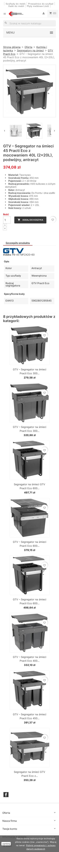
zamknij (6, 843)
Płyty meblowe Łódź (38, 6)
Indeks (7, 255)
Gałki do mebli (16, 6)
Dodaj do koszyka (30, 219)
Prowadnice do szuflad (40, 4)
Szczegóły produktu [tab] (18, 242)
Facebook (5, 794)
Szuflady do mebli (15, 4)
